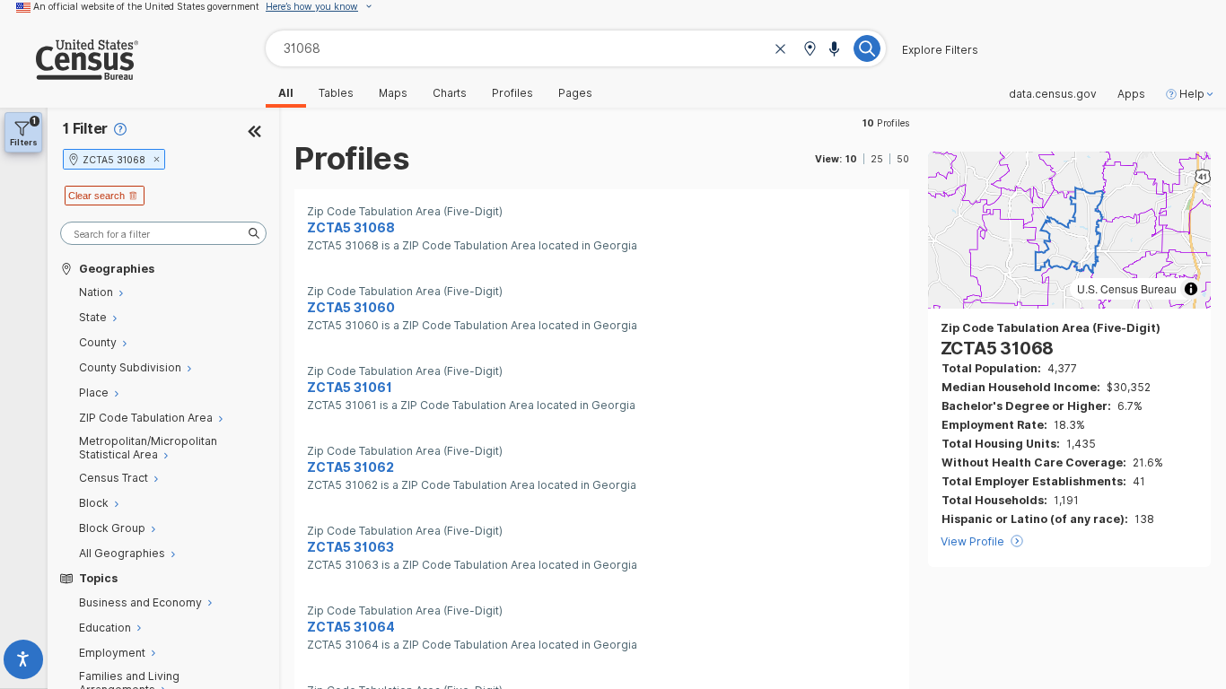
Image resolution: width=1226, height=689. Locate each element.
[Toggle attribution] (1191, 289)
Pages (575, 93)
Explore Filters (940, 50)
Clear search (96, 195)
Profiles (512, 93)
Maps (393, 93)
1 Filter (85, 128)
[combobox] (576, 48)
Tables (336, 93)
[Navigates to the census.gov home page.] (69, 73)
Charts (450, 93)
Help (1191, 94)
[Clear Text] (781, 49)
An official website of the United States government (146, 6)
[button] (809, 49)
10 (851, 158)
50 (903, 158)
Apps (1131, 94)
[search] (163, 234)
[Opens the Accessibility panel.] (24, 662)
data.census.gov (1053, 94)
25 (877, 158)
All (285, 93)
